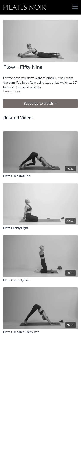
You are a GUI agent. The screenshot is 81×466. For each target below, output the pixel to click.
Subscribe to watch (38, 103)
